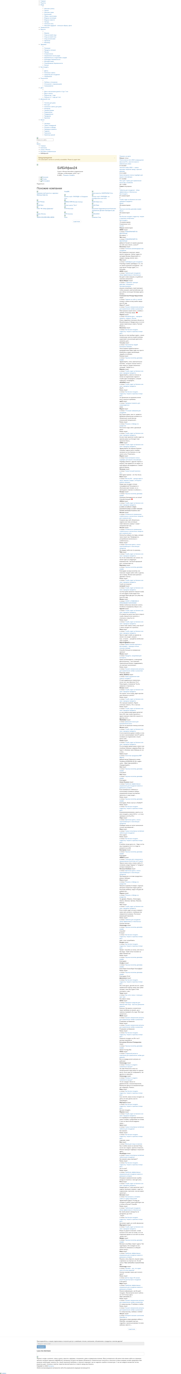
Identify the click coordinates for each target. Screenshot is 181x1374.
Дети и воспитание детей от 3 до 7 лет (56, 91)
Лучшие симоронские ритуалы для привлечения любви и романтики (132, 308)
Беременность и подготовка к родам (55, 57)
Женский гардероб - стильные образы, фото (58, 25)
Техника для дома (50, 103)
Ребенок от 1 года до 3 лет (52, 97)
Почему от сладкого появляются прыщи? (128, 1065)
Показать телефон (69, 175)
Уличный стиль (48, 24)
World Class (95, 205)
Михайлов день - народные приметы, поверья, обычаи (131, 317)
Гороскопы (47, 133)
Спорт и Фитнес (45, 149)
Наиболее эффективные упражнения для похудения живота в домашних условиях (131, 786)
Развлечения (48, 112)
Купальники (47, 14)
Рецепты (43, 3)
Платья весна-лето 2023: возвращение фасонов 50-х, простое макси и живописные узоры (132, 162)
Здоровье (43, 44)
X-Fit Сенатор (68, 214)
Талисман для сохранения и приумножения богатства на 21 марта (131, 860)
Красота (43, 29)
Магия (42, 120)
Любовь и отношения (50, 82)
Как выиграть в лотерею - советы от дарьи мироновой (130, 1197)
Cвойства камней (49, 135)
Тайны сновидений (50, 125)
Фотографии (46, 181)
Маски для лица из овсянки (133, 1144)
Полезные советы (49, 73)
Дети (42, 88)
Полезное (47, 48)
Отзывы (44, 179)
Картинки (47, 118)
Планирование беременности (53, 63)
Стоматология (48, 54)
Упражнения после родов (52, 56)
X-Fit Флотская (68, 208)
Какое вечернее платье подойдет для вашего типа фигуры (131, 176)
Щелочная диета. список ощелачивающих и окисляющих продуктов (130, 546)
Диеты (46, 71)
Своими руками (49, 110)
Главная (43, 1)
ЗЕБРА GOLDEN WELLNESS (45, 217)
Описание (45, 177)
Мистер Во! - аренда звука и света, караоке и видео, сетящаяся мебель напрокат (131, 480)
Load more (76, 221)
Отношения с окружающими (53, 84)
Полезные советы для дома (52, 106)
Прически (47, 40)
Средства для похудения (52, 74)
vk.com (122, 226)
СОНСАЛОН (95, 214)
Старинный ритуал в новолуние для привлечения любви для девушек (132, 1055)
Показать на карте (125, 156)
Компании (44, 148)
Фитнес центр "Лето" (70, 205)
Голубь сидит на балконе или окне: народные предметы (130, 200)
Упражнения (48, 76)
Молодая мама (49, 61)
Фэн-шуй (47, 105)
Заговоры (47, 123)
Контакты (51, 1366)
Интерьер (47, 108)
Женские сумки (49, 12)
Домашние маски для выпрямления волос (129, 722)
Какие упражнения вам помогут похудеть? (129, 677)
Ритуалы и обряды (50, 127)
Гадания (46, 131)
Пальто (46, 10)
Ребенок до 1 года (50, 95)
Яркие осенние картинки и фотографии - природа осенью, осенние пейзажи (131, 646)
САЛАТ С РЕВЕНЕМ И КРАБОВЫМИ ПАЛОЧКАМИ (129, 602)
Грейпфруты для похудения (134, 262)
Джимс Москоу (41, 214)
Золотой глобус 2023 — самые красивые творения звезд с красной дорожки (131, 169)
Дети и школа (48, 93)
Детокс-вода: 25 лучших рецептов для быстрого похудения (130, 1279)
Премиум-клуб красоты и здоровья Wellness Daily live (47, 194)
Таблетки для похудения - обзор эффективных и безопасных (130, 191)
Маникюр (47, 42)
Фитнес (46, 65)
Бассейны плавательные (48, 151)
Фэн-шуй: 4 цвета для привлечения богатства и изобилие (130, 181)
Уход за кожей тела (50, 37)
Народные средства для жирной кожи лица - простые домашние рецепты (132, 1004)
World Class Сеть (97, 202)
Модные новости (49, 20)
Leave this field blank (44, 1351)
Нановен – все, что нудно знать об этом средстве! (130, 1269)
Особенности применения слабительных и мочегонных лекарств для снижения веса (131, 516)
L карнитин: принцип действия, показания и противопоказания (129, 284)
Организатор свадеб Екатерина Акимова (129, 345)
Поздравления (48, 114)
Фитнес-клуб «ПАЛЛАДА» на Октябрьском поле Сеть (100, 197)
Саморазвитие (48, 86)
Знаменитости (45, 27)
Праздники (47, 116)
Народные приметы (50, 129)
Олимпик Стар (96, 217)
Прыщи (46, 52)
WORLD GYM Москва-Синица (73, 202)
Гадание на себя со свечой (133, 299)
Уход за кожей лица (50, 35)
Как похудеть (45, 67)
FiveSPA (66, 191)
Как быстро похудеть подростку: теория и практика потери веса (132, 217)
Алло (65, 217)
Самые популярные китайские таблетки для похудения (132, 832)
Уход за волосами (49, 39)
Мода (42, 5)
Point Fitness (40, 202)
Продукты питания (50, 50)
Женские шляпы (49, 8)
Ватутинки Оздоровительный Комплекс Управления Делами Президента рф (104, 209)
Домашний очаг (45, 99)
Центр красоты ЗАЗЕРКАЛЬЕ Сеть (102, 193)
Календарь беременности (52, 59)
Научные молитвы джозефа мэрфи (130, 209)
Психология (44, 78)
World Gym (40, 205)
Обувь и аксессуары (50, 16)
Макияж (46, 33)
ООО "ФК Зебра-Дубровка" (45, 208)
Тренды (46, 22)
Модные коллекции (50, 18)
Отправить (41, 1347)
